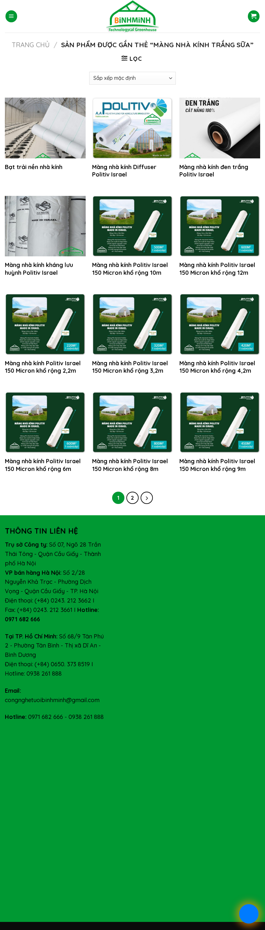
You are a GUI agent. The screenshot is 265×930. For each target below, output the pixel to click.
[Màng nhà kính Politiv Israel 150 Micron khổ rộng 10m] (132, 226)
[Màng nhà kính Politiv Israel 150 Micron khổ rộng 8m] (132, 422)
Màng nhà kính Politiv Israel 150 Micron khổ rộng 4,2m (217, 366)
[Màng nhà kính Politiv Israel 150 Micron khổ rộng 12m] (219, 226)
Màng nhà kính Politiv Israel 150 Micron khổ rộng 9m (217, 464)
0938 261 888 (86, 717)
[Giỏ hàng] (254, 16)
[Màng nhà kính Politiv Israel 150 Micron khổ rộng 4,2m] (219, 324)
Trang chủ (31, 44)
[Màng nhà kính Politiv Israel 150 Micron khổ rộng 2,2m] (45, 324)
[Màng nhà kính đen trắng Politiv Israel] (219, 128)
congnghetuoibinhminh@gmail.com (52, 700)
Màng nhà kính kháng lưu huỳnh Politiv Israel (39, 268)
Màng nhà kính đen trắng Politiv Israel (213, 170)
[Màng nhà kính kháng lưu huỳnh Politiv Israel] (45, 226)
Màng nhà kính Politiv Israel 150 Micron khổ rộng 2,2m (43, 366)
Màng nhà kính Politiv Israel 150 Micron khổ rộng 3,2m (130, 366)
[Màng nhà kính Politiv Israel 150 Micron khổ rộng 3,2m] (132, 324)
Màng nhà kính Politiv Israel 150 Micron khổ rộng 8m (130, 464)
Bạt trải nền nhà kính (33, 167)
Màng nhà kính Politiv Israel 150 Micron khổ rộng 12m (217, 268)
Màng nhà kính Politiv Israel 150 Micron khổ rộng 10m (130, 268)
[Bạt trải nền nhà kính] (45, 128)
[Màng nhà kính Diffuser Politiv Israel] (132, 128)
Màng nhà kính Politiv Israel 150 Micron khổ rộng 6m (43, 464)
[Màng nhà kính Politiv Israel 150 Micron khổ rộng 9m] (219, 422)
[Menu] (11, 16)
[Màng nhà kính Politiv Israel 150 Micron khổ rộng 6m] (45, 422)
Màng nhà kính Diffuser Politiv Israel (124, 170)
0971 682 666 (45, 717)
